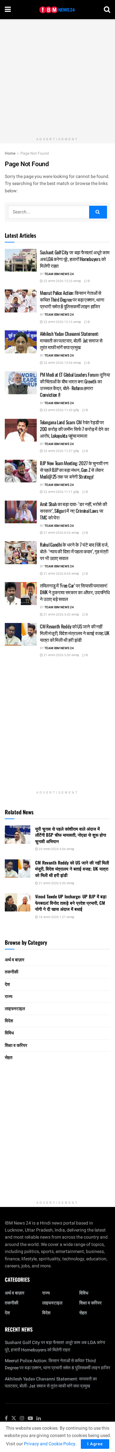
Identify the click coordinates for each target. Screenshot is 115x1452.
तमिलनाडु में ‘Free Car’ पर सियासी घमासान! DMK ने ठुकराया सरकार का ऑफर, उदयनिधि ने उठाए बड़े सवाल (75, 592)
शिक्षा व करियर (16, 1045)
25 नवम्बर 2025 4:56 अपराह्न (56, 849)
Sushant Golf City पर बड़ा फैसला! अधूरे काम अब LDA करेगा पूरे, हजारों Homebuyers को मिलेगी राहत (75, 259)
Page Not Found (34, 153)
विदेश (9, 1021)
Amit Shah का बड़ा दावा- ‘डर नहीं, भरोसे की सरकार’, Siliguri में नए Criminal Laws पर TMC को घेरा (73, 510)
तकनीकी (11, 972)
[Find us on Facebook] (6, 1418)
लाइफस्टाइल (15, 1008)
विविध (9, 1033)
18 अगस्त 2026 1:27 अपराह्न (56, 917)
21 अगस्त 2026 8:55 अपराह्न (61, 533)
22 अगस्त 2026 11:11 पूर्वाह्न (61, 492)
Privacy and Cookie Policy (49, 1443)
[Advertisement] (57, 76)
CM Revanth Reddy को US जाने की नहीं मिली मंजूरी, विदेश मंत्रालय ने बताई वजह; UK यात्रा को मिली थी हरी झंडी (74, 633)
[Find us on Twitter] (13, 1418)
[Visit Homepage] (57, 10)
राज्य (8, 996)
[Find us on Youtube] (30, 1418)
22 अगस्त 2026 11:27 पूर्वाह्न (61, 451)
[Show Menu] (8, 9)
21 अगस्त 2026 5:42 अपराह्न (61, 614)
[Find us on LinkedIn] (38, 1418)
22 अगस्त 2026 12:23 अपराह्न (62, 281)
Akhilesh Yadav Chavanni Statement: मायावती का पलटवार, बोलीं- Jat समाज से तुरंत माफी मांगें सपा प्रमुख (71, 340)
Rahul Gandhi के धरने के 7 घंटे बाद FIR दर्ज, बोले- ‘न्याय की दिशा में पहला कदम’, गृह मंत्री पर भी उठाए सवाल (74, 551)
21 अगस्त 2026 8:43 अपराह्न (61, 574)
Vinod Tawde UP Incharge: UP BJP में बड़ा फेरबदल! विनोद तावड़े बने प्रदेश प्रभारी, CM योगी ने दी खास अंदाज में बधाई (70, 902)
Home (10, 153)
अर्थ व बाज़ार (14, 959)
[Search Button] (107, 9)
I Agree (95, 1444)
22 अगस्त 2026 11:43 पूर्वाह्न (61, 410)
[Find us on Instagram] (22, 1418)
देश (7, 984)
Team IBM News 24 (59, 274)
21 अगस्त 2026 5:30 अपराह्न (61, 655)
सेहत (8, 1057)
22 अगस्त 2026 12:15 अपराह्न (62, 322)
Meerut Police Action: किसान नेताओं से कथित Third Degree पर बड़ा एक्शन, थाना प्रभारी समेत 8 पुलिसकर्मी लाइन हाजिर (72, 299)
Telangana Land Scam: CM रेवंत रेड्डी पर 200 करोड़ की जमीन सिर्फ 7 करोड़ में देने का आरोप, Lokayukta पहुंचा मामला (74, 429)
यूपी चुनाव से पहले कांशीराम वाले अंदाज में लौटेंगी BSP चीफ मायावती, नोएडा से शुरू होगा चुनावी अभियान (70, 834)
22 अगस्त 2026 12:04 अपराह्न (62, 363)
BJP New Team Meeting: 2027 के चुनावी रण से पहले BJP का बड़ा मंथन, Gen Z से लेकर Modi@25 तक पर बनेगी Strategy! (74, 469)
